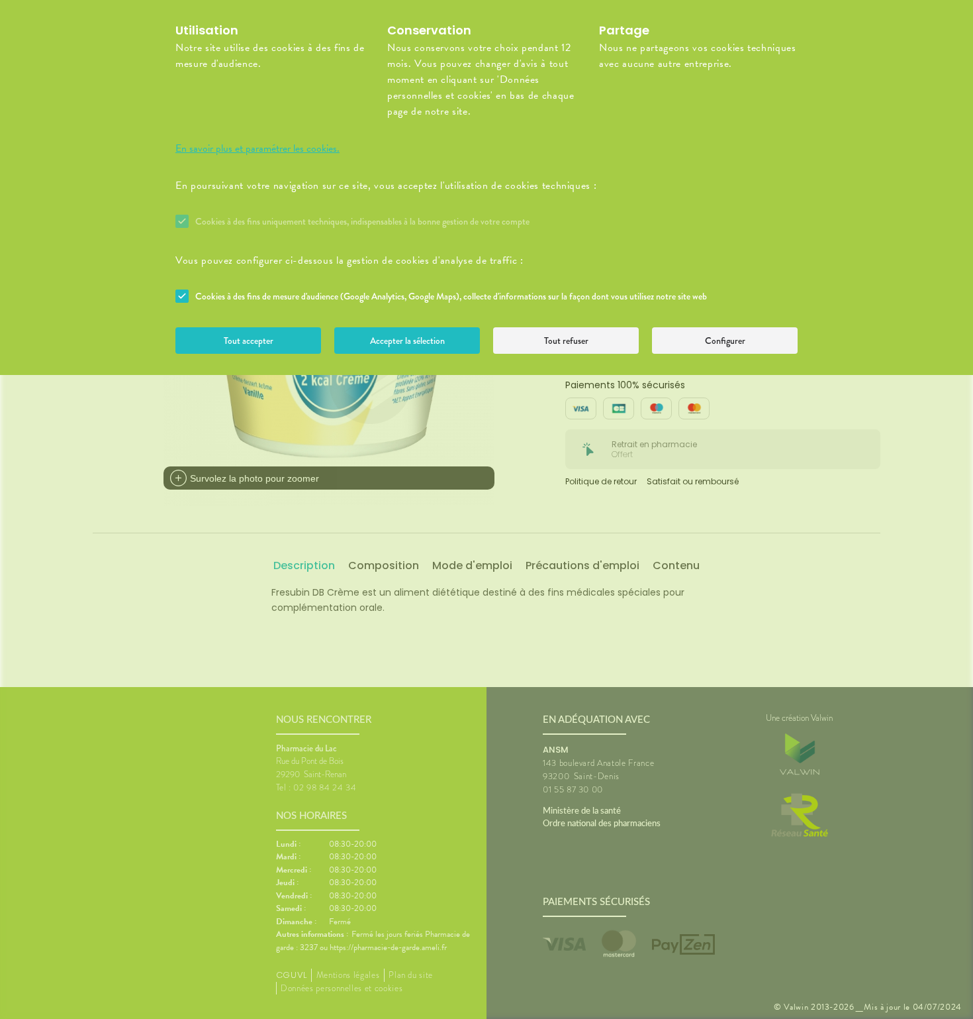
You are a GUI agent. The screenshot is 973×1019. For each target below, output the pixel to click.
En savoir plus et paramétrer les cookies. (257, 148)
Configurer (725, 340)
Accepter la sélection (407, 340)
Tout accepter (248, 340)
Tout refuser (566, 340)
